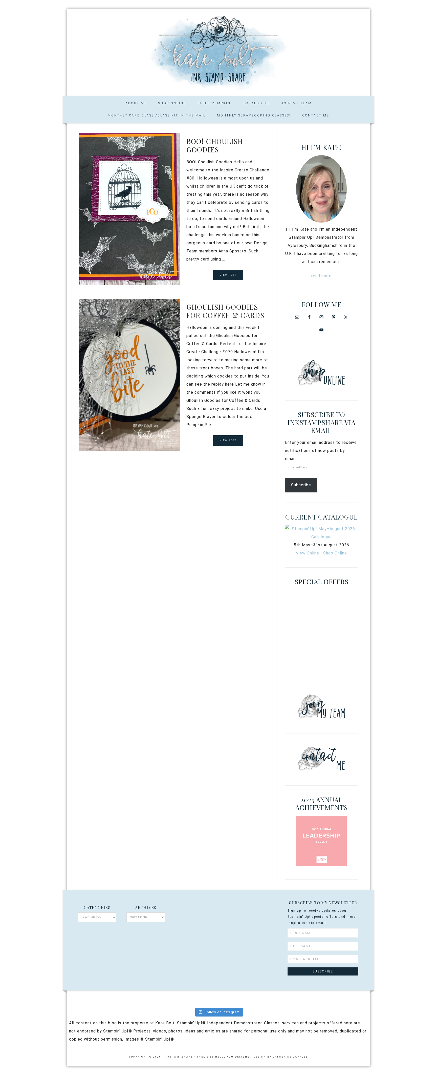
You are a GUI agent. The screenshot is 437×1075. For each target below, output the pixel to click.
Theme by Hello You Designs (223, 1057)
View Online (307, 553)
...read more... (321, 275)
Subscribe (301, 485)
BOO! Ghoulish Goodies (214, 145)
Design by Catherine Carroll (280, 1057)
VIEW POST (228, 274)
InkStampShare (218, 52)
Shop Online (335, 553)
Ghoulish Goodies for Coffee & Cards (225, 311)
